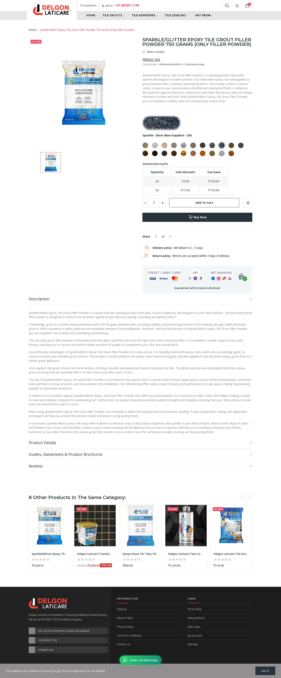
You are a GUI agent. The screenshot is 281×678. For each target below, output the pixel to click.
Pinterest (170, 236)
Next (249, 496)
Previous (241, 496)
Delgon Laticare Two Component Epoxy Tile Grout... (186, 554)
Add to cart (204, 202)
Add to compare (247, 202)
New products (196, 618)
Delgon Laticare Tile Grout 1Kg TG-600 (231, 554)
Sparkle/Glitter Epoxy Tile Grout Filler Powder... (49, 554)
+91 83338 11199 (127, 5)
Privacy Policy (125, 626)
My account (195, 635)
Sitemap (193, 644)
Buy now (200, 217)
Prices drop (194, 609)
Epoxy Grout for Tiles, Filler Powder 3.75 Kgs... (140, 554)
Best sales (194, 626)
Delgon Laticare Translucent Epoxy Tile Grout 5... (95, 554)
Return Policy (125, 618)
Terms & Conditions (129, 635)
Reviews (36, 466)
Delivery (122, 609)
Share (155, 236)
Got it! (265, 671)
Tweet (163, 236)
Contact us (123, 644)
